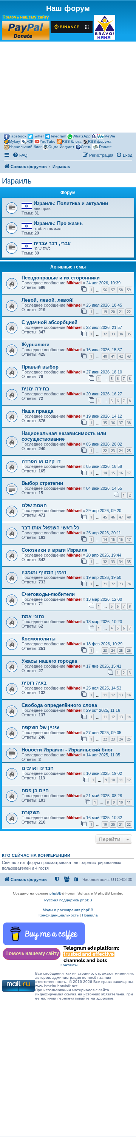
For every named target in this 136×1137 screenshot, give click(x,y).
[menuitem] (20, 155)
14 (105, 473)
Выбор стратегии (42, 483)
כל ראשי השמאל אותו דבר (50, 528)
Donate (105, 147)
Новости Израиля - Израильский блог (67, 750)
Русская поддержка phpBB (68, 900)
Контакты (68, 965)
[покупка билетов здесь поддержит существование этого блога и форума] (104, 27)
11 (105, 695)
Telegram (58, 136)
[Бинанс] (72, 27)
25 (129, 450)
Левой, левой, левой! (48, 300)
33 (113, 334)
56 (105, 289)
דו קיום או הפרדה (41, 461)
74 (129, 584)
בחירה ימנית (35, 389)
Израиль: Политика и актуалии (71, 203)
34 (121, 334)
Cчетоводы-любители (48, 594)
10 (113, 780)
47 (121, 517)
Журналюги (35, 344)
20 (113, 311)
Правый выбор (40, 367)
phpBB (55, 893)
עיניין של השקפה (40, 727)
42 (121, 356)
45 (105, 517)
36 (113, 422)
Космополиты (39, 639)
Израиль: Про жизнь (58, 223)
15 (113, 473)
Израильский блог (25, 147)
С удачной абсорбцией (49, 322)
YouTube (48, 141)
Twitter (38, 136)
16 (121, 473)
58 (121, 289)
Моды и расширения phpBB (68, 910)
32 (105, 334)
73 (121, 584)
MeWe (109, 136)
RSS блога (72, 141)
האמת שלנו (34, 505)
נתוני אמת (33, 616)
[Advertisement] (68, 88)
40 (105, 356)
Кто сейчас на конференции (36, 855)
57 (113, 289)
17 (129, 473)
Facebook (17, 136)
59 (129, 289)
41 (113, 356)
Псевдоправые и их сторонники (61, 278)
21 (121, 311)
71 (105, 584)
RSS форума (99, 141)
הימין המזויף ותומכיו (44, 572)
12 (113, 695)
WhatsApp (82, 136)
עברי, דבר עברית (52, 243)
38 (129, 422)
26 (129, 650)
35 (129, 334)
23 (113, 450)
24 (121, 450)
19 (105, 311)
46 (113, 517)
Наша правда (37, 411)
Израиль (16, 181)
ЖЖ (29, 141)
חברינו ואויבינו (38, 768)
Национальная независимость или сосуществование (64, 436)
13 (121, 695)
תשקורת (31, 812)
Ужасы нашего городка (49, 661)
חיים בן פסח (35, 790)
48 (129, 517)
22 (129, 311)
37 (121, 422)
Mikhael (74, 283)
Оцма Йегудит (61, 147)
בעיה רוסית (34, 683)
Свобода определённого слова (59, 705)
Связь (86, 147)
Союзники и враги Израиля (55, 550)
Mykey (14, 141)
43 (129, 356)
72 (113, 584)
